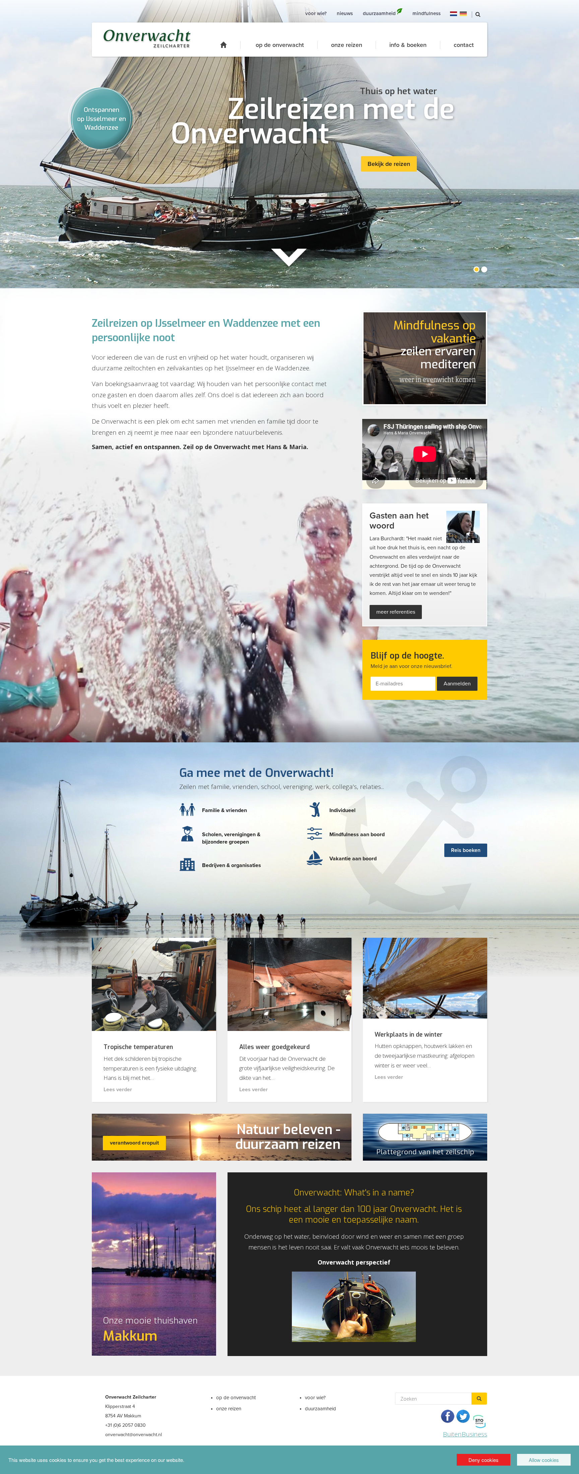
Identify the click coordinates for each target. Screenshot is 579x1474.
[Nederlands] (453, 13)
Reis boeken (465, 850)
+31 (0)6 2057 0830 (125, 1425)
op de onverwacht (280, 45)
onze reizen (346, 45)
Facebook (447, 1416)
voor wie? (315, 1398)
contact (464, 45)
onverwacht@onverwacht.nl (133, 1434)
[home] (230, 45)
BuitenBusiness (465, 1434)
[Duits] (463, 13)
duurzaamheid (320, 1409)
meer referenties (395, 612)
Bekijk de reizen (389, 164)
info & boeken (408, 45)
